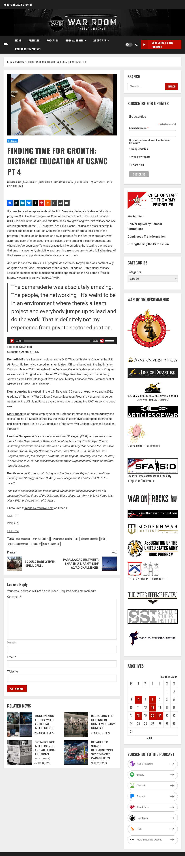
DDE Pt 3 (13, 531)
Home (18, 40)
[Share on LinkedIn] (22, 203)
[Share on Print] (60, 203)
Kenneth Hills (14, 182)
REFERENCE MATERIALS (28, 49)
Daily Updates (139, 149)
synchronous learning (18, 544)
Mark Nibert (46, 182)
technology (35, 544)
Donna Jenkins (30, 182)
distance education (89, 538)
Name (12, 642)
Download (25, 347)
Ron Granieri (82, 182)
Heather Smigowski (64, 182)
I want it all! (138, 164)
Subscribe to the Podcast (162, 45)
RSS (36, 352)
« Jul (149, 738)
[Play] (12, 341)
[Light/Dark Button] (129, 45)
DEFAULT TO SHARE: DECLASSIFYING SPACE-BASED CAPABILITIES (76, 752)
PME (103, 538)
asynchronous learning (61, 538)
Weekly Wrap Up (140, 157)
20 (152, 715)
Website (12, 671)
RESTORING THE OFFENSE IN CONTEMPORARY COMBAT (76, 724)
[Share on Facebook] (10, 203)
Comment (14, 596)
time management (51, 544)
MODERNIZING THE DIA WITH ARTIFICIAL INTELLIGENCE (19, 724)
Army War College (41, 538)
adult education (23, 538)
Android (26, 352)
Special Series (74, 40)
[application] (62, 340)
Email (11, 657)
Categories (134, 272)
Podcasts (53, 40)
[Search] (136, 44)
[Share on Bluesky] (29, 203)
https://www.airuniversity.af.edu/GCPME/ (33, 277)
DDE (76, 538)
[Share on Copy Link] (54, 203)
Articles (34, 40)
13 (152, 707)
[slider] (110, 340)
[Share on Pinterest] (41, 203)
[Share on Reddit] (48, 203)
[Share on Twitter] (16, 203)
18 (138, 715)
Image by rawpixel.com (38, 508)
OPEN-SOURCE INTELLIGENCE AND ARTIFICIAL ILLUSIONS (19, 752)
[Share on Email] (67, 203)
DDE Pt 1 (13, 516)
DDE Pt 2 (13, 523)
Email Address (139, 128)
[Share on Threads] (35, 203)
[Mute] (102, 341)
